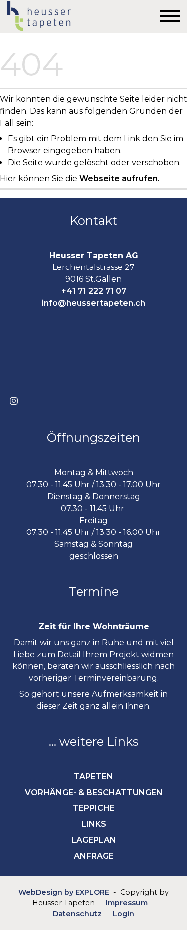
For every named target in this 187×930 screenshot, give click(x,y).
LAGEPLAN (93, 840)
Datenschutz (77, 913)
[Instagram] (14, 400)
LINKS (93, 824)
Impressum (127, 902)
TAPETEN (93, 776)
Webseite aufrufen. (119, 178)
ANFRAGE (94, 856)
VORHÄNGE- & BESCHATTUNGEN (94, 792)
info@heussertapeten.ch (93, 303)
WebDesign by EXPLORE (63, 892)
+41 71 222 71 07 (93, 291)
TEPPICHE (94, 808)
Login (123, 913)
